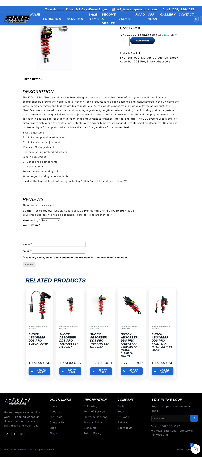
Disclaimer (91, 427)
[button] (150, 35)
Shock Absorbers (159, 61)
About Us (56, 411)
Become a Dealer (109, 19)
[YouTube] (22, 434)
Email (27, 251)
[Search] (196, 19)
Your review (32, 224)
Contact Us (57, 422)
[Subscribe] (194, 418)
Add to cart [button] (41, 371)
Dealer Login (98, 9)
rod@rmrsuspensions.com (136, 9)
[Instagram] (7, 434)
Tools (124, 19)
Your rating (32, 220)
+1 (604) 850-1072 (180, 9)
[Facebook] (14, 434)
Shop (53, 427)
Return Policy (92, 433)
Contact (186, 14)
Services (75, 19)
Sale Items (94, 17)
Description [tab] (33, 79)
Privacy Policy (93, 422)
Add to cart (142, 40)
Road (140, 14)
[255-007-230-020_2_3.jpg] (53, 44)
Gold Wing (90, 406)
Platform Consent (95, 417)
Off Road (152, 17)
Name (27, 244)
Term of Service (94, 411)
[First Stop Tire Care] (17, 19)
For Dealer (57, 417)
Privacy (180, 449)
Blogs (53, 433)
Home (35, 14)
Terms (189, 449)
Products (52, 19)
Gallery (168, 14)
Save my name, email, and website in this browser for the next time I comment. (76, 257)
